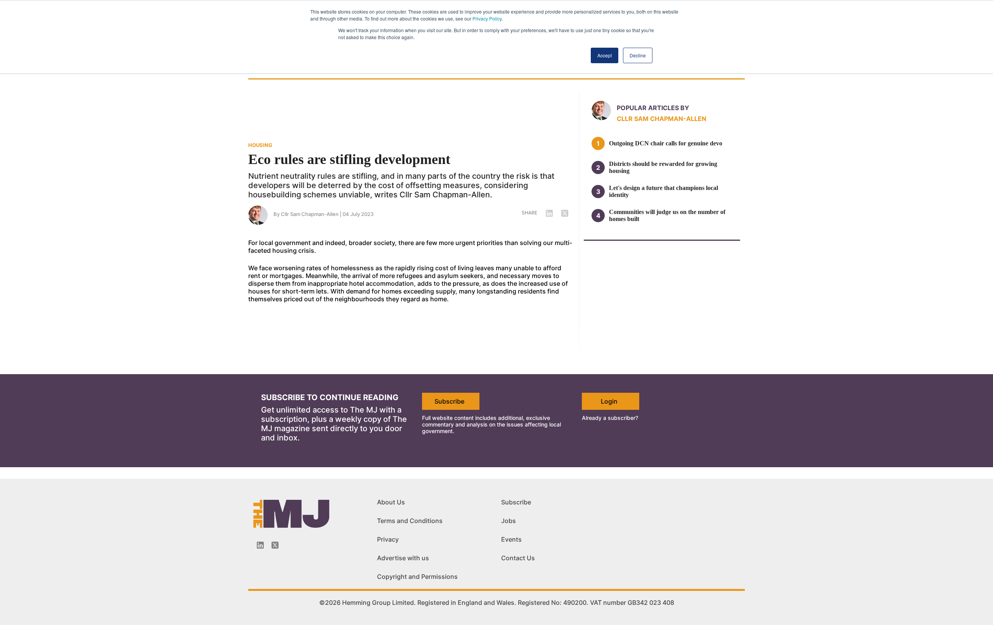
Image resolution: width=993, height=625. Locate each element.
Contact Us (518, 558)
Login (609, 401)
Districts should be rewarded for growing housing (663, 167)
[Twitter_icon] (275, 545)
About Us (391, 502)
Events (511, 539)
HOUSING (260, 145)
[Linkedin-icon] (260, 545)
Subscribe (449, 401)
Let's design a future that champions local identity (663, 191)
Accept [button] (604, 55)
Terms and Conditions (410, 521)
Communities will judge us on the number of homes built (667, 215)
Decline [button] (638, 55)
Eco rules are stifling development (349, 159)
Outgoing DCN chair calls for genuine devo (665, 143)
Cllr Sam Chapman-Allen (310, 214)
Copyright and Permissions (417, 576)
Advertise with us (403, 558)
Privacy (388, 539)
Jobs (508, 521)
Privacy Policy (487, 18)
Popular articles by (653, 108)
